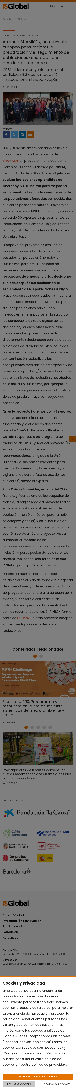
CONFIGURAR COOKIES (57, 1084)
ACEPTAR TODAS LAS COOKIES (38, 1076)
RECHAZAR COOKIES (19, 1084)
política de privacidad (48, 1064)
